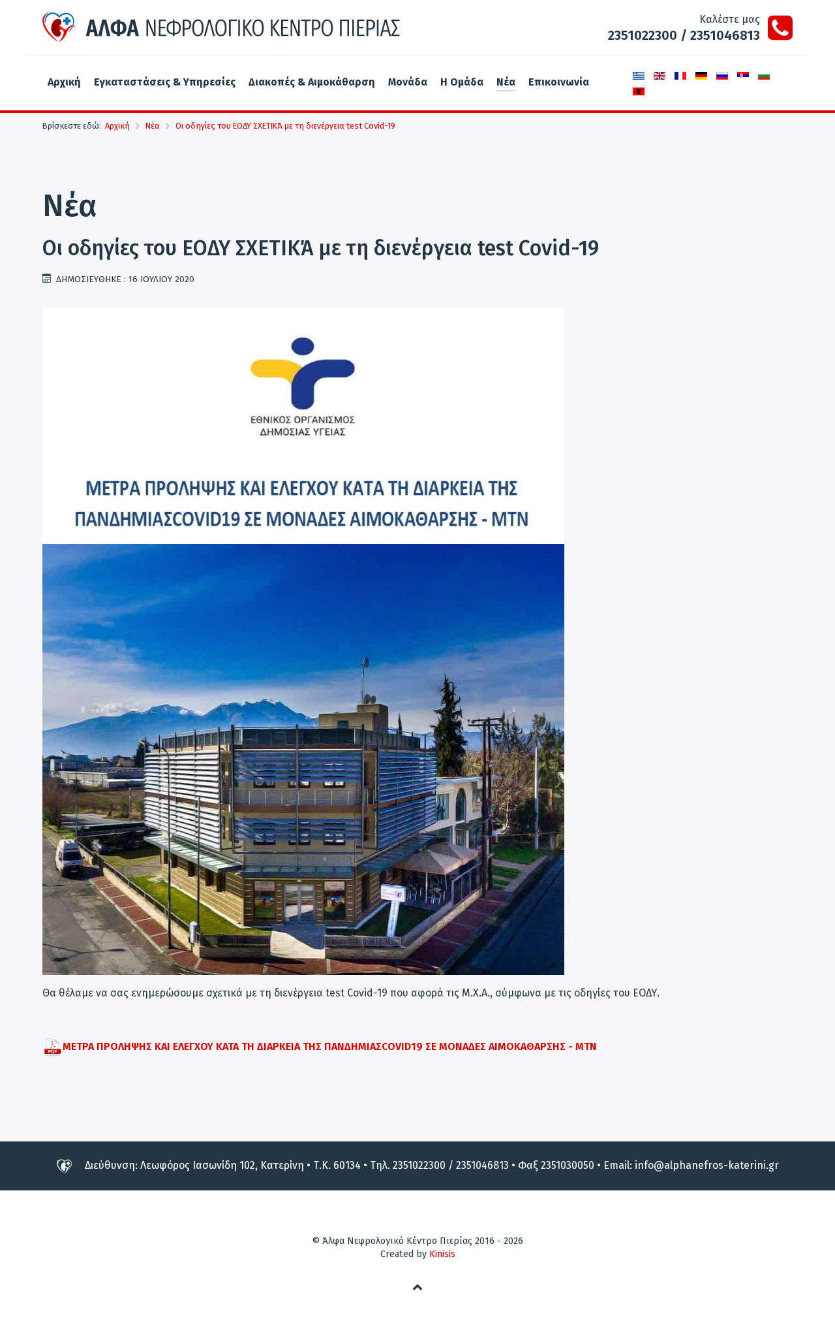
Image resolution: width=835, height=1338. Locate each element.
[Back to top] (418, 1287)
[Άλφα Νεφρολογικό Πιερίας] (221, 27)
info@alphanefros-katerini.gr (707, 1165)
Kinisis (442, 1254)
